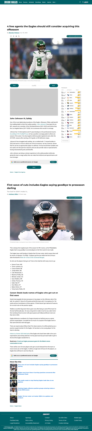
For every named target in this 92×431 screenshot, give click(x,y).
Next (53, 85)
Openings (28, 417)
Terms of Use (62, 420)
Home (11, 172)
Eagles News (18, 406)
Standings (38, 2)
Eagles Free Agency (20, 172)
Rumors (25, 2)
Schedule (31, 2)
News (20, 2)
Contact (47, 417)
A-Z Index (47, 423)
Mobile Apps (77, 417)
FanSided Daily (14, 420)
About (12, 417)
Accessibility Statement (32, 423)
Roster (44, 2)
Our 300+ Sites (63, 417)
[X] (83, 2)
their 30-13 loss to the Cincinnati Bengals (32, 257)
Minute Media (10, 427)
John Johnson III (42, 124)
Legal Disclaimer (15, 423)
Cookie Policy (78, 420)
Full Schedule (65, 140)
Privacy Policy (49, 420)
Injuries (49, 2)
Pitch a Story (29, 420)
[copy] (19, 36)
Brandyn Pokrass (14, 32)
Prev (14, 85)
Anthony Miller (13, 194)
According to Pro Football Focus (19, 134)
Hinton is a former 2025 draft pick (19, 333)
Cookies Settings (63, 423)
